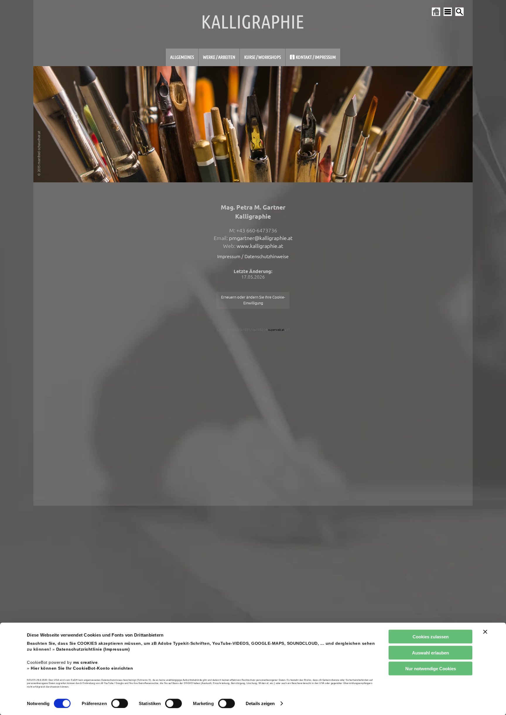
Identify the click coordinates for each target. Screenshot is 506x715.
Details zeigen (260, 703)
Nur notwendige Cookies (430, 668)
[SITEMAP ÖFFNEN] (447, 11)
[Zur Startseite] (436, 11)
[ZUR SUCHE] (459, 11)
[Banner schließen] (485, 632)
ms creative (85, 662)
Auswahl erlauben (430, 652)
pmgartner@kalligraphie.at (261, 238)
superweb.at (276, 329)
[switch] (119, 703)
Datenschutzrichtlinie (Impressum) (93, 649)
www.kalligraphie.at (260, 246)
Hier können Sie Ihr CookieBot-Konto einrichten (82, 668)
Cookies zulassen (431, 636)
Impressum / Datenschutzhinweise (253, 256)
